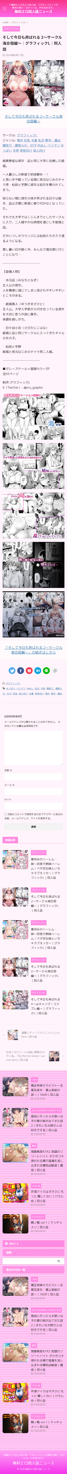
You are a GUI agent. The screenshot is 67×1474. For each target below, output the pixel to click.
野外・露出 (56, 693)
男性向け (39, 693)
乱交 (37, 688)
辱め (47, 693)
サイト (8, 799)
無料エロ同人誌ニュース (33, 11)
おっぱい (10, 688)
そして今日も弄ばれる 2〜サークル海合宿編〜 (34, 118)
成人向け (23, 693)
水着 (31, 693)
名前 (8, 770)
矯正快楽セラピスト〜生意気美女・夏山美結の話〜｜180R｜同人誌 (47, 1090)
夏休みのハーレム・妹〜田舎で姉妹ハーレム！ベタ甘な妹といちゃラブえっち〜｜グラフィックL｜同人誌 (45, 868)
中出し (30, 688)
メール (9, 785)
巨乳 (15, 693)
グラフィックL (27, 135)
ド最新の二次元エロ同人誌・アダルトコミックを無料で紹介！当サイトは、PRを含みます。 (33, 1457)
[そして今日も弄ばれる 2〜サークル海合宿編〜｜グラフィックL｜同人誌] (37, 670)
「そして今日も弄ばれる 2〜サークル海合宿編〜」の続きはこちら (34, 650)
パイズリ (20, 688)
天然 (43, 688)
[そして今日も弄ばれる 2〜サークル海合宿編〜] (33, 437)
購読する (13, 1243)
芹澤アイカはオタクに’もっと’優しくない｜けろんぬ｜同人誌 (47, 1196)
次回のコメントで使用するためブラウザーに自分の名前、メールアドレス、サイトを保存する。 (33, 816)
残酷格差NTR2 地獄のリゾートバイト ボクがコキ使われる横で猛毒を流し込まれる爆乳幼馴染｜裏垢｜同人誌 (47, 1161)
